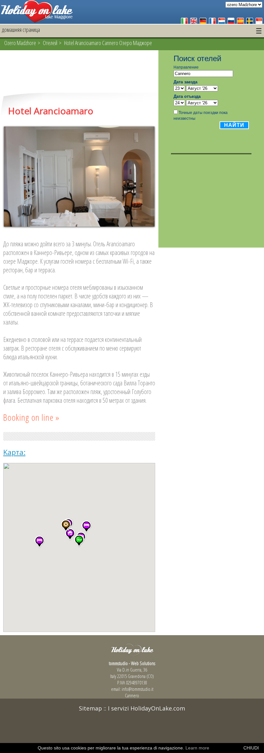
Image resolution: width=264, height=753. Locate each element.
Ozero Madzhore (20, 43)
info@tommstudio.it (137, 689)
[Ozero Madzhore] (37, 21)
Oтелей (50, 43)
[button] (86, 527)
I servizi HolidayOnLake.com (146, 708)
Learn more (197, 747)
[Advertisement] (79, 72)
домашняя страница (21, 29)
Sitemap (90, 708)
